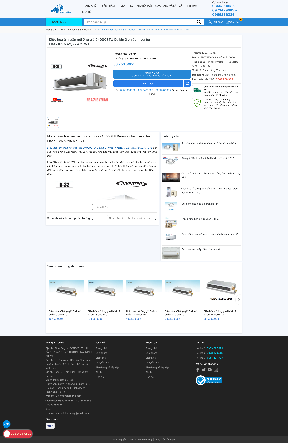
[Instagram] (216, 370)
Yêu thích (148, 83)
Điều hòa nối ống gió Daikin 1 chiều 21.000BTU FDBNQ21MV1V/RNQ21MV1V (181, 313)
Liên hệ (86, 11)
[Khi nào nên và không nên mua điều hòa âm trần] (171, 147)
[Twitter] (204, 370)
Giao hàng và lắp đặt (169, 5)
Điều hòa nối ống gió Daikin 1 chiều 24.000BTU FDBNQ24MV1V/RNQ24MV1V (221, 313)
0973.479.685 (215, 353)
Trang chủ (89, 5)
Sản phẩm (109, 5)
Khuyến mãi (144, 5)
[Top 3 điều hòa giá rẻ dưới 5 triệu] (171, 223)
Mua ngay (152, 74)
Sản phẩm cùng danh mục (66, 266)
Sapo (172, 439)
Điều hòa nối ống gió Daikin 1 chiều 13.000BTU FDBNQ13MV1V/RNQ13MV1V (104, 313)
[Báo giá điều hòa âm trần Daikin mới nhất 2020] (171, 162)
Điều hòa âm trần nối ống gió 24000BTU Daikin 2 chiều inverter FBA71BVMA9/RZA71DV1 (99, 147)
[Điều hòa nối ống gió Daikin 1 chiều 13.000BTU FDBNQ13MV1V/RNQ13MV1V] (105, 291)
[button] (238, 300)
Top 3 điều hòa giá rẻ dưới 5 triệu (200, 219)
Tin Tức (192, 5)
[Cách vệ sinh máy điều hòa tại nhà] (171, 253)
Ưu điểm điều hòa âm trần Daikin (200, 203)
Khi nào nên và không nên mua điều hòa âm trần (209, 143)
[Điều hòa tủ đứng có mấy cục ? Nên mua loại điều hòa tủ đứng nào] (171, 192)
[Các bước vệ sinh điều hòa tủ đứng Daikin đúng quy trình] (171, 177)
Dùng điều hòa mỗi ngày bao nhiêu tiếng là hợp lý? (210, 234)
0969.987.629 (215, 348)
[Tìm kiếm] (199, 21)
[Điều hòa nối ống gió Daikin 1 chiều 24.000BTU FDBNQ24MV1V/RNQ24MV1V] (221, 291)
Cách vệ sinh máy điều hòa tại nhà (201, 249)
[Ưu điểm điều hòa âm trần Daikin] (171, 208)
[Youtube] (210, 370)
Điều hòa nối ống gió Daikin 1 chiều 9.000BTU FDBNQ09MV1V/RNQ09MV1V (66, 313)
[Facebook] (198, 370)
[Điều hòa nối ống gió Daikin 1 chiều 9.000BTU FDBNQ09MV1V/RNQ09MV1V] (66, 291)
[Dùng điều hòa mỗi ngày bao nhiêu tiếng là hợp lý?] (171, 238)
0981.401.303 (215, 357)
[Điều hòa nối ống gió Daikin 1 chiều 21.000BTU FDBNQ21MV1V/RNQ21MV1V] (182, 291)
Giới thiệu (127, 5)
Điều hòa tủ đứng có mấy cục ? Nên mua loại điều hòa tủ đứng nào (210, 190)
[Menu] (49, 21)
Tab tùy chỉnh (172, 136)
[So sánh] (187, 83)
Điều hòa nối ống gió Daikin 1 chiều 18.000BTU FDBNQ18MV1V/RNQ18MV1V (143, 313)
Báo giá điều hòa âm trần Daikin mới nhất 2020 (208, 158)
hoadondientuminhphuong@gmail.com (67, 413)
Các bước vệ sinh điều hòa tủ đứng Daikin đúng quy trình (211, 175)
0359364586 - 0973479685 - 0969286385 (224, 9)
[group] (79, 83)
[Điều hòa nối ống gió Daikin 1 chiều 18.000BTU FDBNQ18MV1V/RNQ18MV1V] (144, 291)
